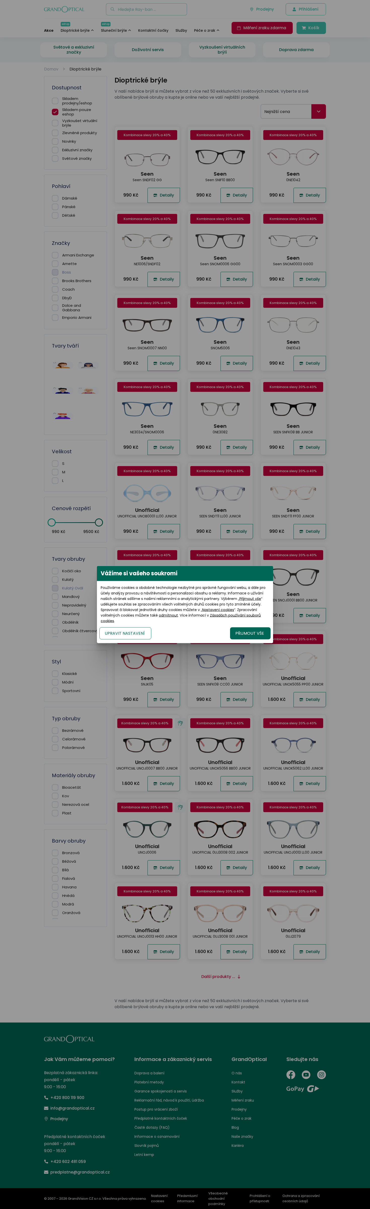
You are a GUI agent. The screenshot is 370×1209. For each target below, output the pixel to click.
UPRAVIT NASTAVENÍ (125, 633)
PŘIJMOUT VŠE (249, 633)
